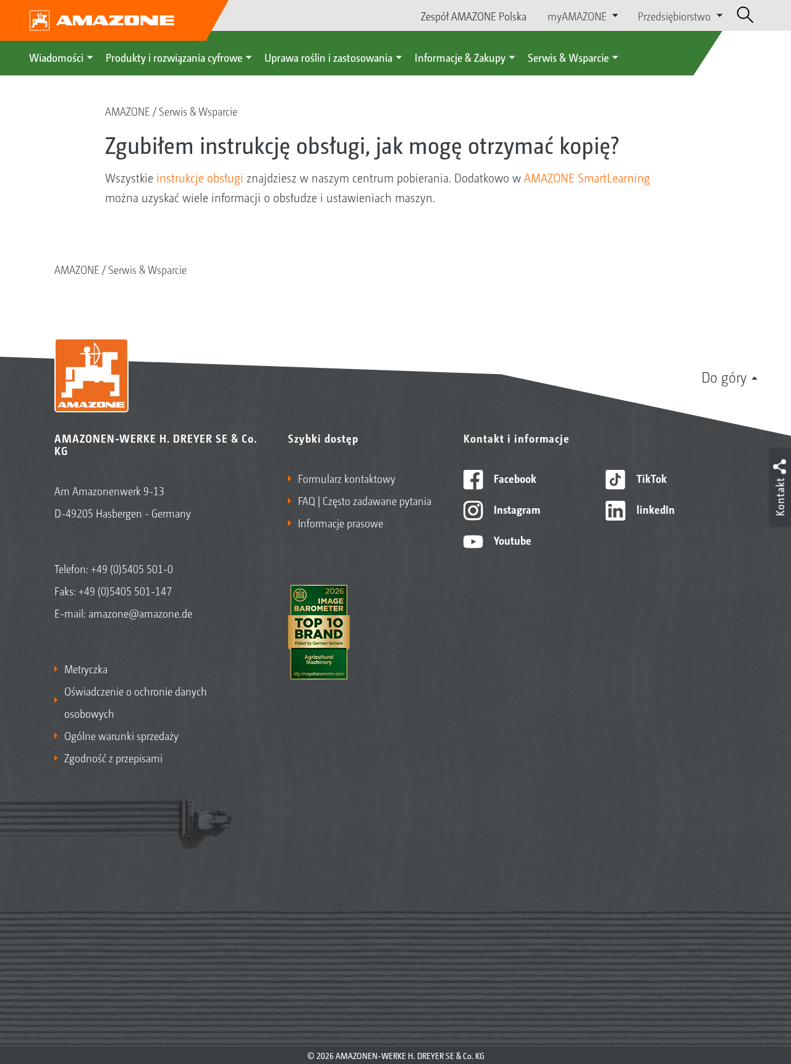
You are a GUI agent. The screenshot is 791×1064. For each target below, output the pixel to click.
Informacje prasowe (340, 522)
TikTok (650, 477)
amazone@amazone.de (140, 612)
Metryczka (86, 668)
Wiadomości (56, 56)
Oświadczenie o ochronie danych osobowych (135, 701)
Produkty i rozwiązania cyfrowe (174, 56)
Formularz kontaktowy (347, 477)
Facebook (513, 477)
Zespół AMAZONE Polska (474, 15)
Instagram (515, 508)
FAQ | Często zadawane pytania (364, 500)
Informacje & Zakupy (460, 56)
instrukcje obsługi (199, 177)
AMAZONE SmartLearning (587, 177)
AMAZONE (127, 110)
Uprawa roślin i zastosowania (328, 56)
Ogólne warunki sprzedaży (121, 735)
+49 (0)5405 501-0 (132, 568)
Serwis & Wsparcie (568, 56)
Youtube (511, 539)
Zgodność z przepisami (113, 757)
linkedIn (654, 508)
